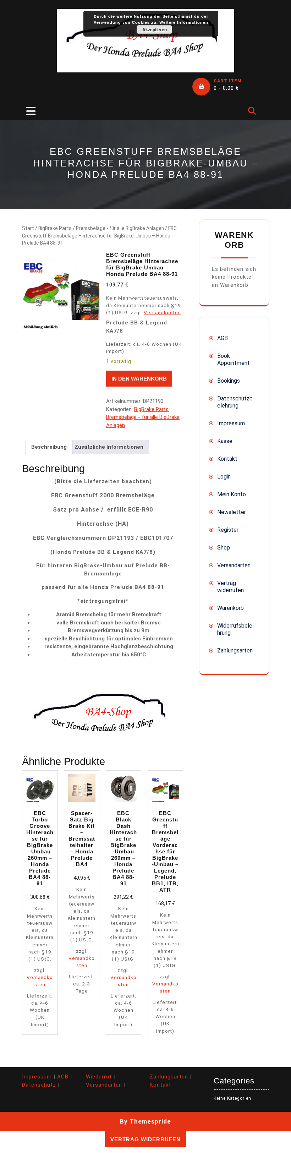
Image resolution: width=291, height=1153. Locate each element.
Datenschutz (39, 1085)
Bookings (228, 380)
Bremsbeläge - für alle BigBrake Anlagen (120, 228)
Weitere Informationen (183, 22)
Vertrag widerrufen (230, 587)
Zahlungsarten (235, 650)
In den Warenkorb (139, 379)
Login (224, 476)
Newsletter (231, 512)
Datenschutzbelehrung (235, 402)
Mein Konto (231, 494)
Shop (223, 547)
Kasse (224, 441)
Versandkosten (162, 312)
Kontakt (227, 458)
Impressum (231, 423)
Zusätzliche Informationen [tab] (109, 447)
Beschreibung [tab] (49, 447)
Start (28, 228)
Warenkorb (230, 608)
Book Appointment (233, 359)
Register (227, 529)
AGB (222, 338)
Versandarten (234, 565)
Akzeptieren (154, 29)
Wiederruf (99, 1076)
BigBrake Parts (55, 228)
